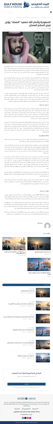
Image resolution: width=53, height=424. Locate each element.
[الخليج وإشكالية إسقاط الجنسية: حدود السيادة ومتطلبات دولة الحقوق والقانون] (43, 344)
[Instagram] (30, 418)
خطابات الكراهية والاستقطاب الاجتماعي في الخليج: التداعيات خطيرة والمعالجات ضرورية (19, 317)
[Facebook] (23, 418)
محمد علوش (29, 306)
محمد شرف (43, 29)
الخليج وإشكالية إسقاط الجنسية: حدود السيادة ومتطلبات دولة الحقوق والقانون (20, 343)
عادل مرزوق (29, 293)
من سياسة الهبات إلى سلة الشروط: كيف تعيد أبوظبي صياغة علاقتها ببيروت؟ (15, 252)
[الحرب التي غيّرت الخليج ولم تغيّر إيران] (39, 243)
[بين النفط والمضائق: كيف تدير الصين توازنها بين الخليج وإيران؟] (39, 264)
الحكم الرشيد (32, 315)
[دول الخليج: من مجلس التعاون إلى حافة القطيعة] (43, 357)
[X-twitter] (25, 418)
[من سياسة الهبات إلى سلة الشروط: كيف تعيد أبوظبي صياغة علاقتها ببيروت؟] (14, 243)
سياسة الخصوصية (19, 387)
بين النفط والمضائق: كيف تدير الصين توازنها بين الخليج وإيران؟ (40, 273)
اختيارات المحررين (31, 341)
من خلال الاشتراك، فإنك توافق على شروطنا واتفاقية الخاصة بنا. (26, 387)
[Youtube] (28, 418)
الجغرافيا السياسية (31, 289)
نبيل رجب (29, 319)
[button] (51, 12)
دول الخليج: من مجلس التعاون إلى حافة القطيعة (26, 356)
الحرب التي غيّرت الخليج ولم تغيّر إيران (43, 252)
